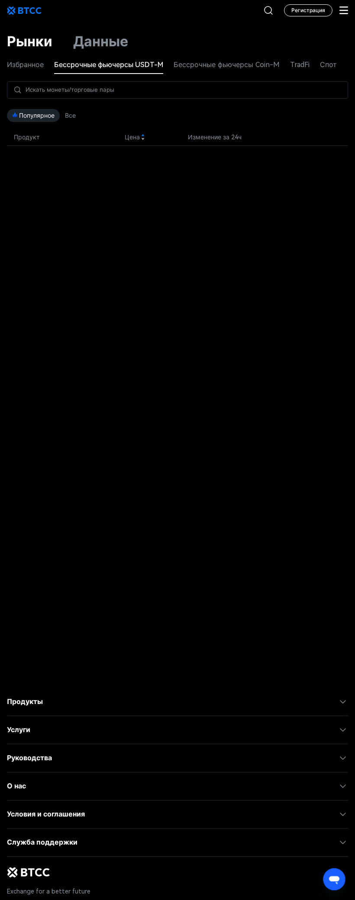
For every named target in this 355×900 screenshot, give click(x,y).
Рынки (29, 41)
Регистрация (308, 10)
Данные (100, 41)
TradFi (300, 65)
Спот (328, 65)
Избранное (25, 65)
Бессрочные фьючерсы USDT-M (108, 65)
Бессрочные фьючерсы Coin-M (227, 65)
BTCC (24, 10)
